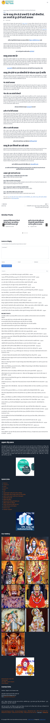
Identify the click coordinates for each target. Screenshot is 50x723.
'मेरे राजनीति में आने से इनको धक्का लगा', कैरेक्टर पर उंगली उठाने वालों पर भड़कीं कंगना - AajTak (22, 340)
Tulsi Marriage (4, 680)
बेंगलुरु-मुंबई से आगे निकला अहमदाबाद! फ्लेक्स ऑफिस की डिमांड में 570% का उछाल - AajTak (21, 302)
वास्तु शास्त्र (24, 23)
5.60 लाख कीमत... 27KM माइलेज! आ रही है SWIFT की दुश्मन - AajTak (16, 292)
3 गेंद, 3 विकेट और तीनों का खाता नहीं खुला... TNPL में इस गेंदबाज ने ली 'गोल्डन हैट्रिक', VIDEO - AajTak (22, 399)
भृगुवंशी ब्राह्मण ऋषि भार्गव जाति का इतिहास (12, 493)
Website (36, 262)
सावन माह (4, 205)
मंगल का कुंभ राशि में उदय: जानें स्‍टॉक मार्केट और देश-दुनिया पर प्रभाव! (16, 319)
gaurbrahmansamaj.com (9, 696)
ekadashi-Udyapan (7, 509)
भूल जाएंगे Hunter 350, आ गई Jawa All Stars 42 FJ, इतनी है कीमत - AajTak (17, 308)
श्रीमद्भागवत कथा (32, 711)
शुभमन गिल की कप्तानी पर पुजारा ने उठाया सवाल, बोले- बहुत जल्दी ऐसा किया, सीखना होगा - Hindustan (23, 406)
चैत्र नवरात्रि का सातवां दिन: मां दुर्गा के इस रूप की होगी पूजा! (14, 325)
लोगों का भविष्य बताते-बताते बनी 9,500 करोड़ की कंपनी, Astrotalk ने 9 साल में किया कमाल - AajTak (23, 297)
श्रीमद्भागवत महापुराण (6, 712)
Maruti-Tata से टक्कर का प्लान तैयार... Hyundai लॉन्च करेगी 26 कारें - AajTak (18, 287)
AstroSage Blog (15, 198)
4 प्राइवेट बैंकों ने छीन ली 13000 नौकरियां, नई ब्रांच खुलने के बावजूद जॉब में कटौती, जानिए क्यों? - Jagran (23, 310)
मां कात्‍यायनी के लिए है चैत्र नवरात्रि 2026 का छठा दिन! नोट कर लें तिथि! (17, 321)
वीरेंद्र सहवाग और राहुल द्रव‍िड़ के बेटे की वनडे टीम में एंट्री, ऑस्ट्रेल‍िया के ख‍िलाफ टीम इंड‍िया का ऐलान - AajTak (24, 409)
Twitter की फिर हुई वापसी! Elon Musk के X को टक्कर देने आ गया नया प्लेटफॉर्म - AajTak (20, 277)
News (4, 12)
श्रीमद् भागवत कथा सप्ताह (17, 712)
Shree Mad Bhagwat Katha (7, 711)
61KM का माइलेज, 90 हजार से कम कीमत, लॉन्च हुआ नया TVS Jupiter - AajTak (18, 279)
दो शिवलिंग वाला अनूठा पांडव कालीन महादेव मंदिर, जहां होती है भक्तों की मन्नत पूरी (38, 206)
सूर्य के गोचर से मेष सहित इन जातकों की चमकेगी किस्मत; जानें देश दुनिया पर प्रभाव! (36, 222)
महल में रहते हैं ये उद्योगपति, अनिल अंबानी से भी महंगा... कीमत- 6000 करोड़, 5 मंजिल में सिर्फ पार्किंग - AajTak (24, 305)
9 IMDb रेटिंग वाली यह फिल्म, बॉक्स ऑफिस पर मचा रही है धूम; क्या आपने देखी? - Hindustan (21, 345)
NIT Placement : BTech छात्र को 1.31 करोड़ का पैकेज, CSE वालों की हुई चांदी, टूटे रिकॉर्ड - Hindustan (22, 290)
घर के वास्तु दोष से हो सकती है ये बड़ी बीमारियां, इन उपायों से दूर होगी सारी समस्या (27, 196)
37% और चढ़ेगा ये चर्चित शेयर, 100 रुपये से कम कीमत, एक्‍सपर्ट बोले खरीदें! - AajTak (19, 282)
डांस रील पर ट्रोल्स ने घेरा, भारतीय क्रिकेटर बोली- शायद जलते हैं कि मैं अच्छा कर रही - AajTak (21, 420)
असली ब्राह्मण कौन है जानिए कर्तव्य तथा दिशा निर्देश (14, 494)
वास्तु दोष (45, 29)
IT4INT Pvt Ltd (31, 719)
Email (19, 262)
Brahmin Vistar (6, 507)
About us (5, 483)
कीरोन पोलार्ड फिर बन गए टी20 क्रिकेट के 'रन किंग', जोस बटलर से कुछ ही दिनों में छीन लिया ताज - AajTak (24, 422)
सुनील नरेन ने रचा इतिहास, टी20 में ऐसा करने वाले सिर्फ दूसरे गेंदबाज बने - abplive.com (20, 425)
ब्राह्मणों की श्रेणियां (7, 499)
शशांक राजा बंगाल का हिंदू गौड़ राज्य (11, 504)
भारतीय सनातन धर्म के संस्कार (9, 506)
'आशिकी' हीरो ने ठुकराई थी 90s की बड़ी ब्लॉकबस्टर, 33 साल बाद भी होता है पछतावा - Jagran (21, 343)
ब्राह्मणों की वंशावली (7, 498)
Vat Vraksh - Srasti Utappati (7, 681)
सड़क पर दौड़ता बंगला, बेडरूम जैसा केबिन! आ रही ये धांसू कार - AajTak (16, 300)
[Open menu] (47, 2)
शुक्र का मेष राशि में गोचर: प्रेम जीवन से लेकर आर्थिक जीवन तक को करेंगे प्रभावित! (18, 323)
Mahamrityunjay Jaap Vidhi (7, 678)
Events (4, 486)
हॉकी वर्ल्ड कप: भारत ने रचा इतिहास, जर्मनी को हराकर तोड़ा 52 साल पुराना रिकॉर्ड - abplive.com (21, 370)
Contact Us (6, 484)
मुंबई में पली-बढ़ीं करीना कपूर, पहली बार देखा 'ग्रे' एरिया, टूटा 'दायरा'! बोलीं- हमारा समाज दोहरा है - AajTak (23, 333)
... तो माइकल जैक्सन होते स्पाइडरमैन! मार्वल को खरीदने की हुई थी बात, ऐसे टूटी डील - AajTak (21, 355)
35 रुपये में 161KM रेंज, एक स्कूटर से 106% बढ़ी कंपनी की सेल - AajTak (16, 284)
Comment (4, 247)
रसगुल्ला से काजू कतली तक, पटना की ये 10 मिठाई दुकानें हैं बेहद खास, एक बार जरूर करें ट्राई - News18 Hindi (24, 295)
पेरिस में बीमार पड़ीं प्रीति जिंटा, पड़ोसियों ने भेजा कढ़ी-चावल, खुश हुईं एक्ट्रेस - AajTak (19, 331)
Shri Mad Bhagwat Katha (21, 711)
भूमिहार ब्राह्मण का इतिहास (9, 502)
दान (4, 491)
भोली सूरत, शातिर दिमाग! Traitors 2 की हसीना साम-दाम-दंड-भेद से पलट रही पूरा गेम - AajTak (21, 348)
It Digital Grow (42, 719)
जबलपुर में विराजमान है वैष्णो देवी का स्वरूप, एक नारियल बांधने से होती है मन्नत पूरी (11, 222)
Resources (5, 488)
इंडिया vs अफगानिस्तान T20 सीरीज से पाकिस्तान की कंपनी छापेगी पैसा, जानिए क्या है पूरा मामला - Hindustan (24, 397)
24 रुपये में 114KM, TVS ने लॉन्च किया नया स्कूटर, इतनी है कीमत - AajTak (17, 274)
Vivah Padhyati (4, 683)
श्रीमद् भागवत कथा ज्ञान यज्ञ (30, 712)
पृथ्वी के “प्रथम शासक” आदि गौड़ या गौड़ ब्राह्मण (13, 496)
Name (3, 262)
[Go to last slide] (3, 224)
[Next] (47, 224)
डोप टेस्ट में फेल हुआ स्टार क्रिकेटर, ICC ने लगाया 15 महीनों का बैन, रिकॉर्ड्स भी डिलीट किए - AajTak (22, 390)
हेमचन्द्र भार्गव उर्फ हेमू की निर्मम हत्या (11, 501)
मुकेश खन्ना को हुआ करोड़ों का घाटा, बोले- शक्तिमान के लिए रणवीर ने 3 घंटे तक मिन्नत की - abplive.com (24, 328)
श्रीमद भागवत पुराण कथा (42, 711)
